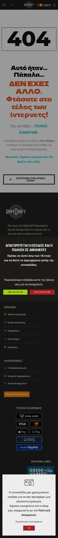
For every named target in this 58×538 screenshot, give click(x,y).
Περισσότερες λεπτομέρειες (29, 521)
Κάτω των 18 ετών (42, 292)
